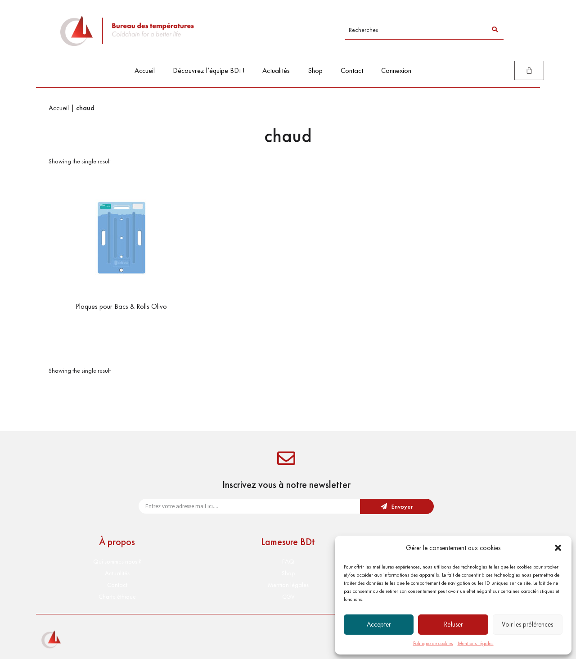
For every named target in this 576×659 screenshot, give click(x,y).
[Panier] (529, 70)
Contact (352, 70)
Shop (315, 70)
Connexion (396, 70)
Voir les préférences (527, 624)
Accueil (145, 70)
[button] (558, 547)
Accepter (379, 624)
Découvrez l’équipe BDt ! (208, 70)
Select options (121, 325)
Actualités (276, 70)
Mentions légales (476, 643)
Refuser (453, 624)
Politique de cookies (433, 643)
